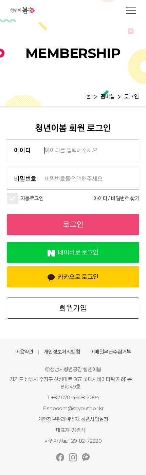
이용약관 (24, 351)
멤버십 (107, 97)
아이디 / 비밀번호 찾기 (116, 198)
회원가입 (73, 308)
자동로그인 (31, 198)
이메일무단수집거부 (110, 351)
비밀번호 (25, 178)
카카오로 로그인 (78, 277)
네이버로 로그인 (78, 252)
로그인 (131, 97)
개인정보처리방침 (61, 351)
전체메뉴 (131, 10)
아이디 (22, 150)
